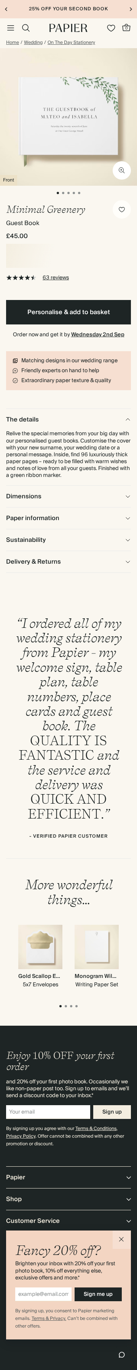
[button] (122, 1240)
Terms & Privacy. (49, 1319)
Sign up (112, 1112)
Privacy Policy (20, 1136)
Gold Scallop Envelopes (49, 976)
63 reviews (56, 278)
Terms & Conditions (95, 1129)
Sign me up (98, 1294)
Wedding (33, 43)
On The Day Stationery (71, 43)
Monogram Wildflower (103, 976)
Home (12, 43)
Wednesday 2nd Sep (97, 335)
